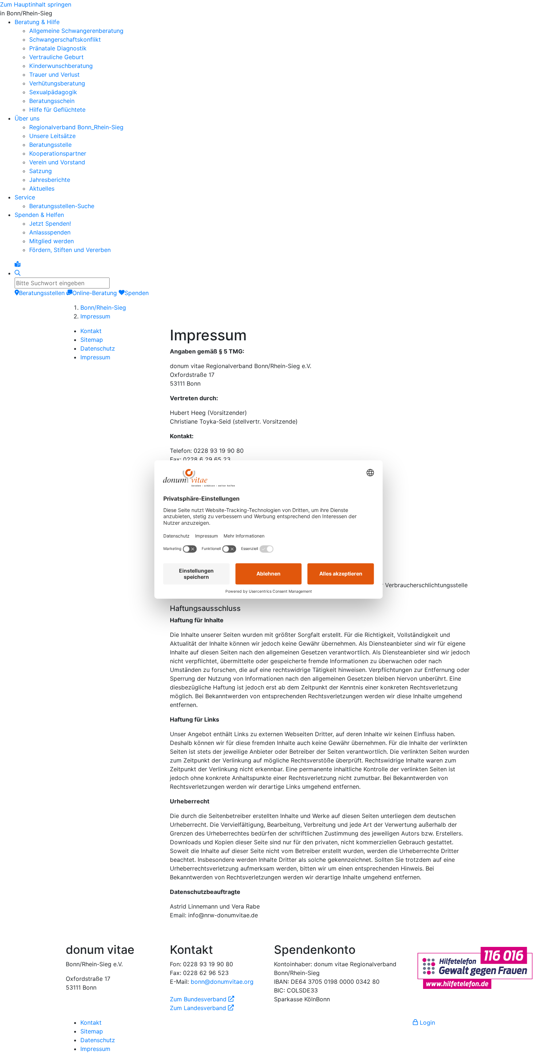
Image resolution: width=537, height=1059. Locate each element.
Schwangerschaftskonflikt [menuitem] (65, 39)
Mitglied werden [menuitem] (51, 241)
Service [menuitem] (25, 197)
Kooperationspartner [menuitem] (57, 153)
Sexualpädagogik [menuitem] (53, 92)
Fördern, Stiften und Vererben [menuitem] (70, 249)
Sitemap (91, 339)
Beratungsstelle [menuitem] (50, 144)
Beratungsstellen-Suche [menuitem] (61, 206)
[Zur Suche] (17, 273)
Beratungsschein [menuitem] (52, 100)
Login (426, 1022)
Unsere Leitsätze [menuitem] (52, 135)
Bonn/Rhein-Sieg (103, 307)
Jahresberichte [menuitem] (49, 179)
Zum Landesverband (202, 1008)
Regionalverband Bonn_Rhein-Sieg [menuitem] (76, 127)
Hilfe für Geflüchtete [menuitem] (57, 109)
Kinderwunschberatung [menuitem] (61, 65)
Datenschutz (97, 348)
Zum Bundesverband (202, 999)
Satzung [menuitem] (40, 171)
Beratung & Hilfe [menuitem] (37, 22)
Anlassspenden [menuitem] (50, 232)
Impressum (95, 316)
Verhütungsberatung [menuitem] (57, 83)
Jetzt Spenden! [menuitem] (50, 223)
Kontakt (91, 330)
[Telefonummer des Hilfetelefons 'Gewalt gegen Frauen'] (475, 967)
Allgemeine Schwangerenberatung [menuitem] (76, 30)
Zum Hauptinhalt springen (35, 4)
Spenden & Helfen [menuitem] (39, 214)
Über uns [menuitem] (27, 118)
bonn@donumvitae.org (222, 981)
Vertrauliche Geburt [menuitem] (56, 57)
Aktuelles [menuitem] (41, 188)
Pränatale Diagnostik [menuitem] (58, 48)
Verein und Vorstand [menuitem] (57, 162)
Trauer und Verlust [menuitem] (54, 74)
